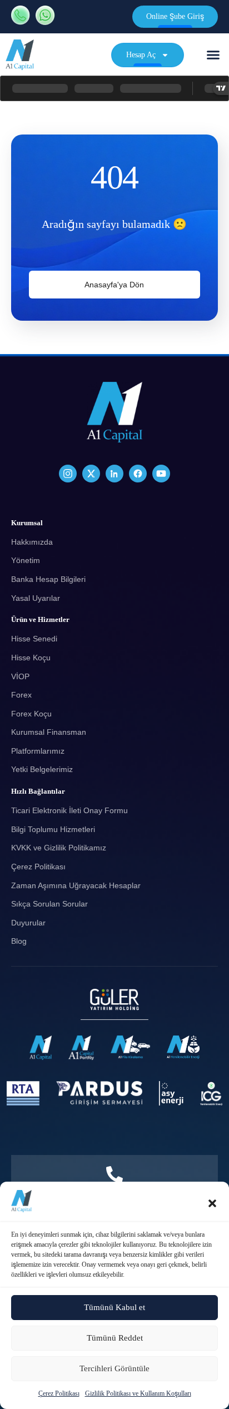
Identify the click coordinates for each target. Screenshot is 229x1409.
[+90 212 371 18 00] (114, 1174)
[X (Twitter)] (91, 473)
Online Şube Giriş (175, 16)
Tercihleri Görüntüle (114, 1368)
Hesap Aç (141, 55)
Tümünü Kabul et (114, 1307)
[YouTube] (161, 473)
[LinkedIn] (114, 473)
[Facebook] (138, 473)
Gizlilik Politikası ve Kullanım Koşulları (138, 1393)
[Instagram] (68, 473)
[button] (212, 1203)
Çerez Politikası (58, 1393)
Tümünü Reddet (115, 1337)
